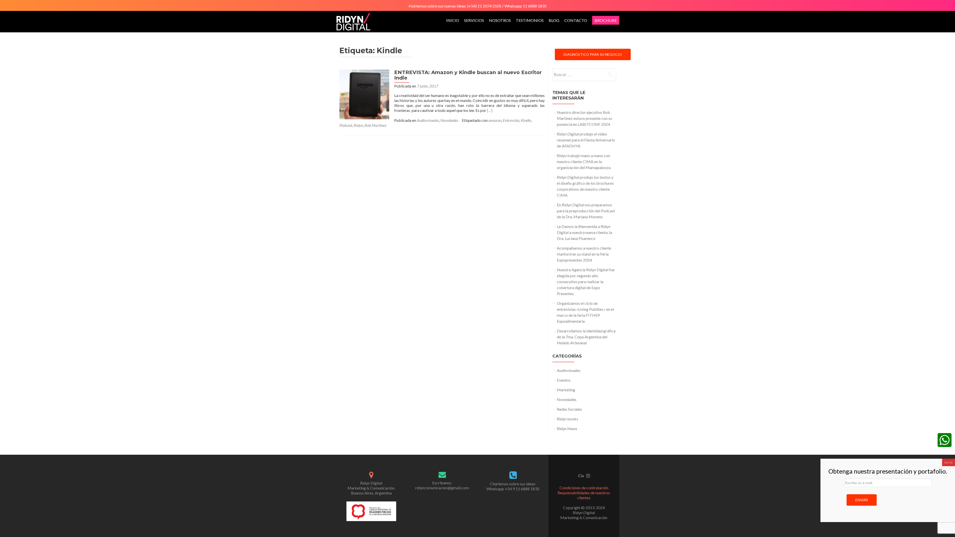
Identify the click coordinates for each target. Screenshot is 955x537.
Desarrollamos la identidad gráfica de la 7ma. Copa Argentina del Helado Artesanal (586, 336)
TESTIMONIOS (530, 20)
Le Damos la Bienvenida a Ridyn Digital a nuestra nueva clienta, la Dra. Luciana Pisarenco (584, 232)
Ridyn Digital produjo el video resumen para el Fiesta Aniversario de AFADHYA (586, 140)
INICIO (452, 20)
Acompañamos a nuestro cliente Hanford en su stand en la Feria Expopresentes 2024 (584, 254)
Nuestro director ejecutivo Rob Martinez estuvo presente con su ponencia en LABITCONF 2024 (584, 118)
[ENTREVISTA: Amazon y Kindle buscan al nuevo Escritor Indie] (364, 93)
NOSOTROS (500, 20)
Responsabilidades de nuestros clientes (584, 495)
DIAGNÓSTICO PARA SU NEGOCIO (593, 54)
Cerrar (948, 462)
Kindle (526, 120)
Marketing (566, 389)
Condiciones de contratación (584, 487)
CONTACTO (575, 20)
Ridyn (358, 125)
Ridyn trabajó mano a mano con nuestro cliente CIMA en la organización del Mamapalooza (584, 161)
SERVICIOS (474, 20)
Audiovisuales (428, 120)
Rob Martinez (375, 125)
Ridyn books (567, 418)
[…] (489, 110)
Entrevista (511, 120)
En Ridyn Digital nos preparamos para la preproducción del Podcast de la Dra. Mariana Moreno (586, 210)
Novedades (449, 120)
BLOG (554, 20)
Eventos (564, 380)
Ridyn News (567, 428)
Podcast (345, 125)
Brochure (606, 20)
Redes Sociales (569, 409)
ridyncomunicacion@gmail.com (442, 487)
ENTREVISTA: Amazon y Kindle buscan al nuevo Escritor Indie (468, 75)
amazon (494, 120)
